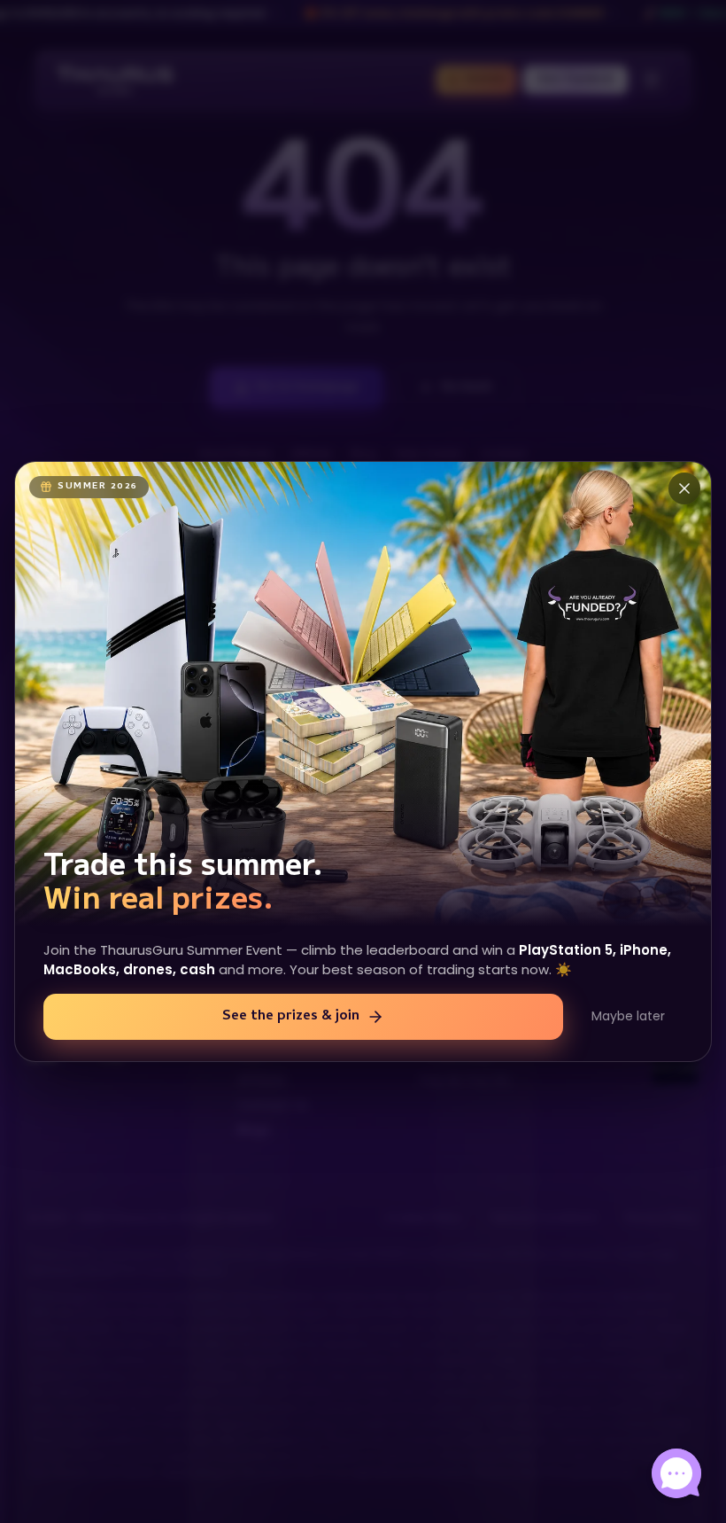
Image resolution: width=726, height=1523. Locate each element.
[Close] (684, 488)
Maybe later (628, 1016)
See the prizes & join (290, 1016)
